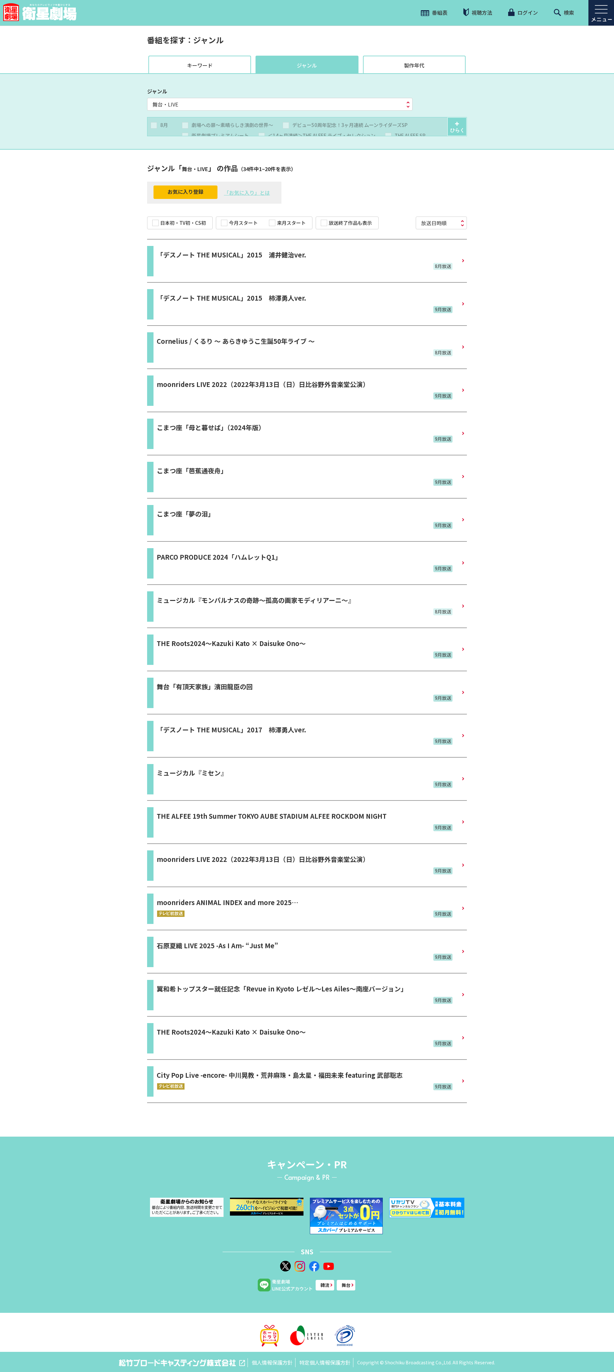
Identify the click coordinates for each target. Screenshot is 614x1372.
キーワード (200, 65)
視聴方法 (481, 12)
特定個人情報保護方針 (324, 1362)
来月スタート (291, 222)
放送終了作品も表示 (350, 222)
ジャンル (307, 65)
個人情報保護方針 (272, 1362)
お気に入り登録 (185, 191)
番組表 (439, 12)
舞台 (346, 1285)
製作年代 (414, 65)
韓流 (324, 1285)
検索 (568, 12)
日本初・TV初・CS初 (183, 222)
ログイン (527, 12)
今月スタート (243, 222)
